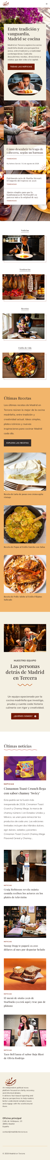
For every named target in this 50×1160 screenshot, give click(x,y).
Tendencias (12, 159)
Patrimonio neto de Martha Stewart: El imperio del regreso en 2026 (24, 179)
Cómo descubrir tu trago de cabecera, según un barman (25, 150)
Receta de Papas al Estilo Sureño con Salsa (24, 547)
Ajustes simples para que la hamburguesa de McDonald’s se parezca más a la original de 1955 (22, 194)
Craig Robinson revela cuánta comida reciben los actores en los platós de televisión (23, 893)
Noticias (9, 784)
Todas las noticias (21, 67)
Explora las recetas (17, 443)
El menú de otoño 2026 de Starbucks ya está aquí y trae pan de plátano (25, 1001)
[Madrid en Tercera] (6, 4)
